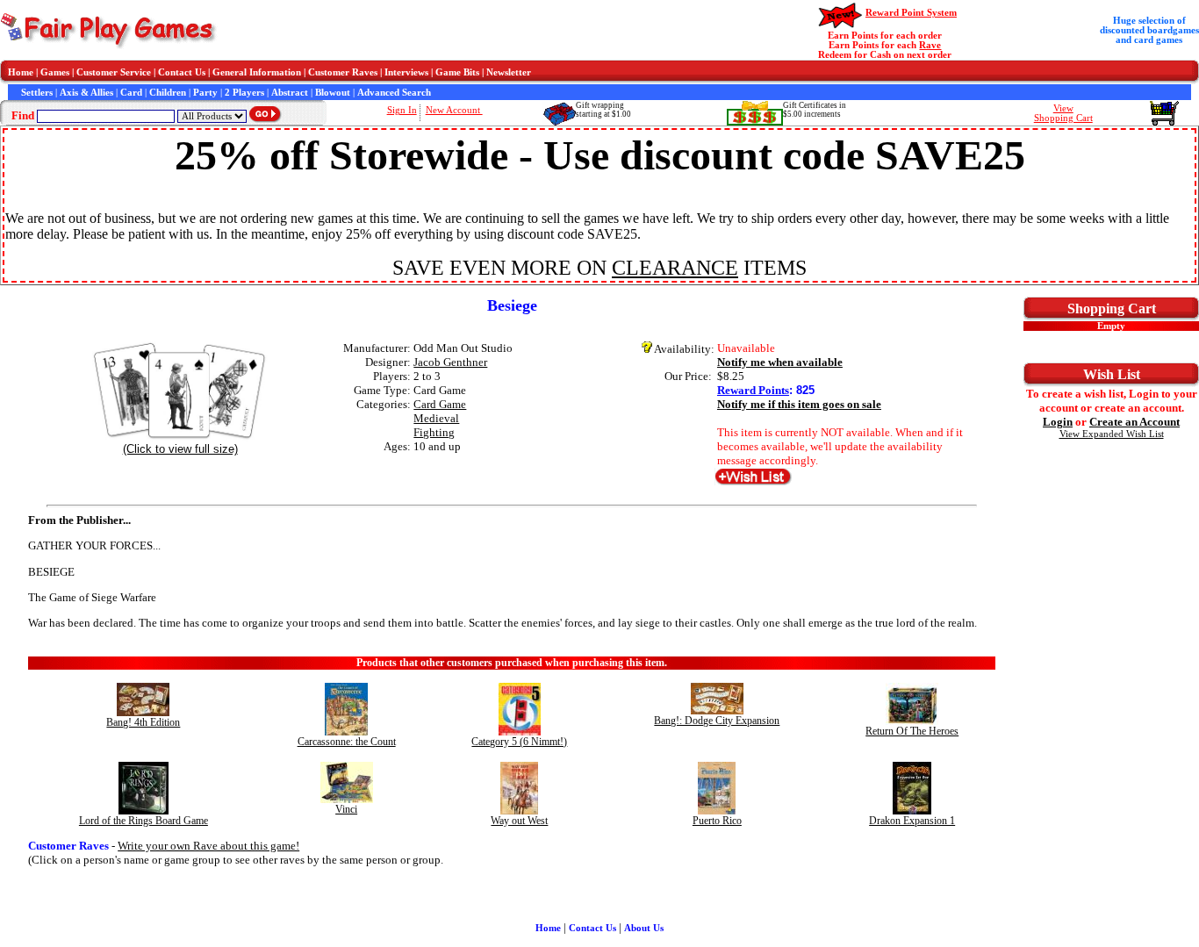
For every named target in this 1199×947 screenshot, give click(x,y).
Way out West (519, 820)
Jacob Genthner (450, 362)
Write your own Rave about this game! (208, 845)
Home (20, 72)
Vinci (346, 809)
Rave (930, 45)
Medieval (436, 418)
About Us (644, 928)
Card (131, 92)
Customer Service (113, 72)
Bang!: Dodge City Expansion (716, 720)
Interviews (406, 72)
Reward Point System (911, 13)
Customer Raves (342, 72)
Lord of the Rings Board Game (143, 820)
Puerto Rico (717, 820)
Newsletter (508, 72)
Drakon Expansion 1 (912, 820)
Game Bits (457, 72)
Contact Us (181, 72)
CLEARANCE (675, 267)
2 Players (244, 92)
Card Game (439, 404)
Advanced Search (394, 92)
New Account (454, 110)
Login (1058, 421)
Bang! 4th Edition (143, 722)
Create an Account (1134, 421)
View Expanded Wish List (1111, 434)
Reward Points (753, 390)
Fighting (434, 432)
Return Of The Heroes (911, 731)
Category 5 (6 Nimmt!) (519, 741)
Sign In (402, 110)
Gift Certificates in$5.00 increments (814, 109)
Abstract (289, 92)
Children (167, 92)
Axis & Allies (86, 92)
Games (54, 72)
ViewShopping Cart (1063, 113)
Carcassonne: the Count (347, 741)
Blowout (332, 92)
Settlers (37, 92)
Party (205, 92)
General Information (256, 72)
